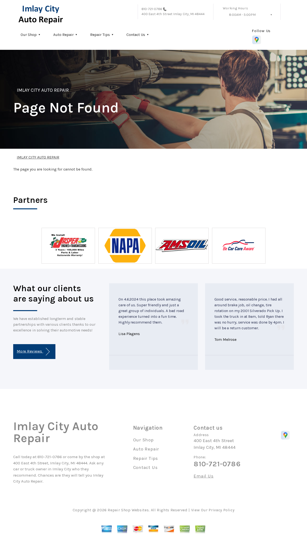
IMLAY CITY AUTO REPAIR (43, 90)
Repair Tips (100, 34)
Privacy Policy (221, 510)
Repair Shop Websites (128, 510)
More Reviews (30, 351)
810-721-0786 (152, 9)
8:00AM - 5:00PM (242, 15)
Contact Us (135, 34)
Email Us (203, 476)
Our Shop (29, 34)
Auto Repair (63, 34)
